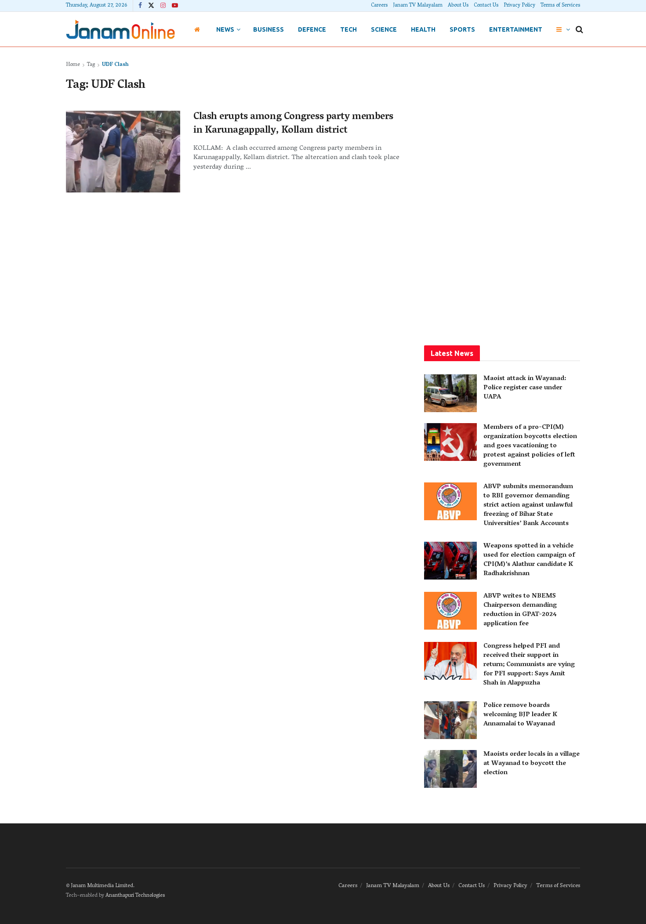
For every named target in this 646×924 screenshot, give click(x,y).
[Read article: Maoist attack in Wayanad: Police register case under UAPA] (450, 393)
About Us (458, 5)
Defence (312, 29)
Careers (379, 5)
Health (423, 29)
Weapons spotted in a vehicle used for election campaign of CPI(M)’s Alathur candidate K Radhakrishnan (529, 560)
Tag (91, 65)
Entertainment (515, 29)
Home (73, 65)
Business (268, 29)
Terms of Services (560, 5)
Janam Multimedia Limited (102, 886)
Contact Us (486, 5)
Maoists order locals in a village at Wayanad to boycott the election (531, 763)
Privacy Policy (519, 5)
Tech (348, 29)
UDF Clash (115, 65)
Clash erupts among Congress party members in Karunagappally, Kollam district (293, 124)
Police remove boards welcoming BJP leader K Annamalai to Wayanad (520, 714)
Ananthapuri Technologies (135, 896)
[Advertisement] (502, 192)
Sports (462, 29)
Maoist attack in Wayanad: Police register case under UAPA (524, 388)
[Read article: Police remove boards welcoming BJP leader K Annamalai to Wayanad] (450, 720)
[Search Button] (579, 29)
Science (384, 29)
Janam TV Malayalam (418, 5)
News (225, 29)
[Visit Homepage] (120, 29)
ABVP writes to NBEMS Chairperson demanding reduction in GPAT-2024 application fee (520, 610)
